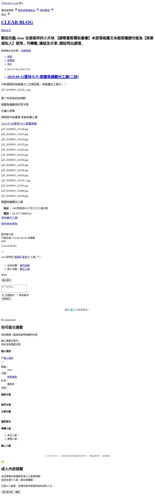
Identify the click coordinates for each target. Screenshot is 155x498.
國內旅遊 (25, 265)
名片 (9, 64)
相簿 (9, 57)
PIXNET (54, 456)
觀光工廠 (25, 269)
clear (3, 241)
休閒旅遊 (26, 50)
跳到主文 (6, 30)
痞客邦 (17, 257)
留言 (24, 257)
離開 (17, 492)
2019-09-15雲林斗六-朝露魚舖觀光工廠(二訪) (43, 77)
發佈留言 (6, 299)
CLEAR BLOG (17, 22)
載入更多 (6, 280)
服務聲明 (106, 456)
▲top (4, 274)
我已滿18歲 (7, 492)
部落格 (11, 60)
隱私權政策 (94, 456)
